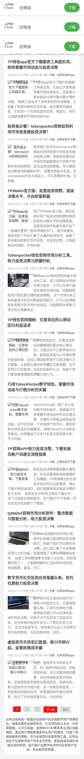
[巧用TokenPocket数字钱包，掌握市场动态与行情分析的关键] (18, 409)
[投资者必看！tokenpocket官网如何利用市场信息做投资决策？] (18, 152)
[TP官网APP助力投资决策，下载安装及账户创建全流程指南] (18, 474)
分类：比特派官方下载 (62, 139)
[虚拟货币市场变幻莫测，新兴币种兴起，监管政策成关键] (18, 667)
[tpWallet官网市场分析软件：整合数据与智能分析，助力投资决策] (18, 538)
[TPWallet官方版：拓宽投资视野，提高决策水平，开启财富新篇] (18, 216)
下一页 (50, 709)
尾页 (65, 709)
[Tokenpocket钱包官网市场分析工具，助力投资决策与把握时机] (18, 280)
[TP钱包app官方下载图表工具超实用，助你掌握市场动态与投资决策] (18, 87)
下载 (71, 8)
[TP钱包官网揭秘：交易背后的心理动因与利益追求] (18, 345)
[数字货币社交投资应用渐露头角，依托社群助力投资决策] (18, 603)
